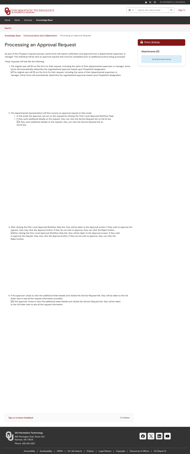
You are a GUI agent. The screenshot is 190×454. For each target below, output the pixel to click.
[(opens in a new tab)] (29, 11)
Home (7, 20)
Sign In (181, 10)
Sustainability (46, 451)
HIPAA (60, 451)
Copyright (120, 451)
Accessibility (29, 451)
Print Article (152, 42)
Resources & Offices (139, 451)
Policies (90, 451)
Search (9, 28)
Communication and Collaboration (40, 35)
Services (28, 20)
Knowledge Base (44, 20)
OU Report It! (160, 451)
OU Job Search (75, 451)
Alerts (17, 20)
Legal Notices (105, 451)
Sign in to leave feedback (20, 417)
